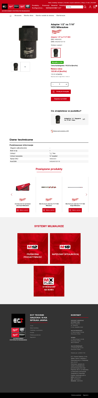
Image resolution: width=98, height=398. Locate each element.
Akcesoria (17, 16)
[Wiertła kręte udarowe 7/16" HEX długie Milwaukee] (75, 187)
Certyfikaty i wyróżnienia (36, 330)
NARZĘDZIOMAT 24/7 (53, 8)
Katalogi (63, 5)
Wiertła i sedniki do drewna (45, 16)
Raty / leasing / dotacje (55, 2)
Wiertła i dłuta (28, 16)
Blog (83, 2)
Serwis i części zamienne (72, 2)
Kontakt (93, 2)
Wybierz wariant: (56, 45)
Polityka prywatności (35, 335)
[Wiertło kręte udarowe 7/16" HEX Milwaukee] (49, 187)
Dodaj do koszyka (62, 91)
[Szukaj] (85, 7)
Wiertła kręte (60, 16)
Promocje (45, 5)
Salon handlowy (34, 328)
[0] (94, 7)
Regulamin (33, 337)
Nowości (54, 5)
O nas (87, 2)
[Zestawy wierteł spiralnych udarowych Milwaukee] (22, 187)
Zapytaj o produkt (60, 99)
